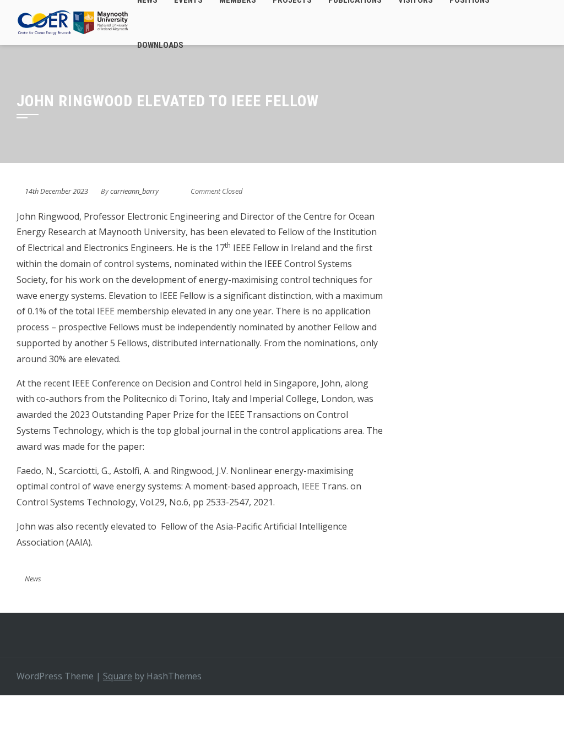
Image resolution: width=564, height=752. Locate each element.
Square (117, 676)
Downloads (160, 45)
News (33, 579)
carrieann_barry (134, 191)
